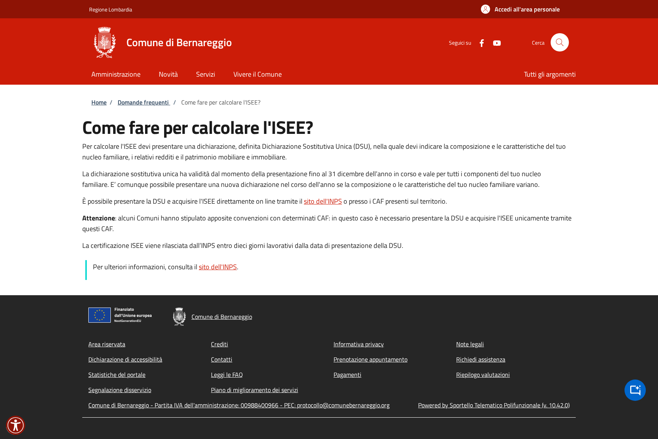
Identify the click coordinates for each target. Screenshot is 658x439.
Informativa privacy (359, 344)
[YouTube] (493, 42)
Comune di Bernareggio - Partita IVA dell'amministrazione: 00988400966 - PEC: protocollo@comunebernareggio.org (239, 405)
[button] (520, 9)
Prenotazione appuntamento (370, 359)
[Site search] (560, 42)
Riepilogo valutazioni (483, 374)
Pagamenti (347, 374)
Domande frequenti (144, 102)
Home (99, 102)
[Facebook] (478, 42)
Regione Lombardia (110, 9)
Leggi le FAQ (227, 374)
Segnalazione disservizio (119, 389)
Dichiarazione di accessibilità (125, 359)
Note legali (470, 344)
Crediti (219, 344)
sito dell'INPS (323, 201)
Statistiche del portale (116, 374)
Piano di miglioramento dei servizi (254, 389)
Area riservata (106, 344)
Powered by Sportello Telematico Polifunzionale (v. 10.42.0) (494, 405)
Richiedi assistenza (480, 359)
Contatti (221, 359)
